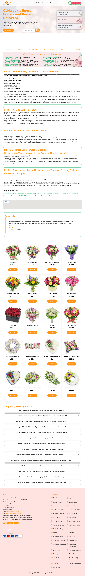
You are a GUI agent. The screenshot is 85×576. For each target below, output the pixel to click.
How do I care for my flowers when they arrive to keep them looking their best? (42, 443)
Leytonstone (43, 195)
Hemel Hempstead (21, 193)
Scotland (71, 533)
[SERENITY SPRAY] (52, 377)
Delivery (55, 554)
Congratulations (49, 49)
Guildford (5, 195)
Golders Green (50, 193)
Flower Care (72, 554)
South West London (75, 510)
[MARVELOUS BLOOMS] (32, 315)
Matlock (44, 193)
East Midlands (57, 517)
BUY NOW (12, 269)
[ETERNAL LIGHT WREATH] (71, 377)
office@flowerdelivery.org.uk (13, 511)
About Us (38, 3)
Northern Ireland (58, 536)
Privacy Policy (73, 540)
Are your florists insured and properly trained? (42, 438)
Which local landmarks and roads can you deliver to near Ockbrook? (42, 466)
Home (32, 3)
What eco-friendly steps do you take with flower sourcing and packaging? (42, 449)
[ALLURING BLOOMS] (52, 283)
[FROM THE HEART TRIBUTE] (13, 377)
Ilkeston (69, 193)
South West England (59, 529)
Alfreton (11, 195)
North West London (59, 513)
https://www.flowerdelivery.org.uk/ (14, 513)
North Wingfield (11, 193)
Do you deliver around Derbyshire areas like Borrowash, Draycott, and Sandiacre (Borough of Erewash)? (42, 460)
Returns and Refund (75, 564)
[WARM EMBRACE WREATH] (13, 346)
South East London (58, 510)
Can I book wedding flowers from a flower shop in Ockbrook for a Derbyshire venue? (42, 432)
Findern (39, 193)
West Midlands (73, 517)
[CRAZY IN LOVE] (71, 315)
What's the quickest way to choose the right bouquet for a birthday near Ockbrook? (42, 416)
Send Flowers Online (59, 540)
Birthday (7, 49)
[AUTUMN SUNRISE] (32, 283)
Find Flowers (37, 30)
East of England (57, 521)
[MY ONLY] (52, 315)
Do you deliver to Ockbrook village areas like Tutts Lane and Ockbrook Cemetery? (41, 427)
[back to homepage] (8, 3)
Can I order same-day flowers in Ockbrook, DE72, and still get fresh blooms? (41, 410)
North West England (59, 525)
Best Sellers (64, 49)
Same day (19, 49)
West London (73, 502)
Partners (12, 541)
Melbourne (31, 195)
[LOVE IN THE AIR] (71, 283)
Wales (55, 533)
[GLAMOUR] (13, 252)
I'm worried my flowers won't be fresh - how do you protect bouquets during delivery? (41, 454)
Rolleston (29, 193)
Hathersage (75, 193)
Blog (43, 3)
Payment (55, 564)
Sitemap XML (6, 541)
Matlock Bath (24, 195)
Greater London (73, 513)
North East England (74, 521)
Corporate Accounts (75, 550)
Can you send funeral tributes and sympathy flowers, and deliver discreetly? (41, 477)
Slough (5, 193)
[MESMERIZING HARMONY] (52, 252)
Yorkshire (71, 529)
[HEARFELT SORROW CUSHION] (71, 346)
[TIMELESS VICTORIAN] (32, 252)
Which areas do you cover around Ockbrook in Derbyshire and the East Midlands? (42, 482)
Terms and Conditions (59, 544)
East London (72, 506)
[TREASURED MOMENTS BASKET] (32, 377)
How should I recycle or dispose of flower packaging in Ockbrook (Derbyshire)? (41, 471)
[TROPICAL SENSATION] (13, 283)
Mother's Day (33, 49)
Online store (8, 30)
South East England (74, 525)
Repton (37, 195)
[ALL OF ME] (13, 315)
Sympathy (77, 49)
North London (57, 506)
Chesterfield (50, 195)
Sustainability (57, 567)
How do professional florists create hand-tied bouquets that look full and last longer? (41, 421)
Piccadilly (63, 193)
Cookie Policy (57, 550)
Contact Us (49, 3)
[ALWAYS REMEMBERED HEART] (52, 346)
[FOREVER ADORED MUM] (32, 346)
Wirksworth (17, 195)
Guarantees (56, 558)
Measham (57, 193)
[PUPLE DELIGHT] (71, 252)
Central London (57, 502)
